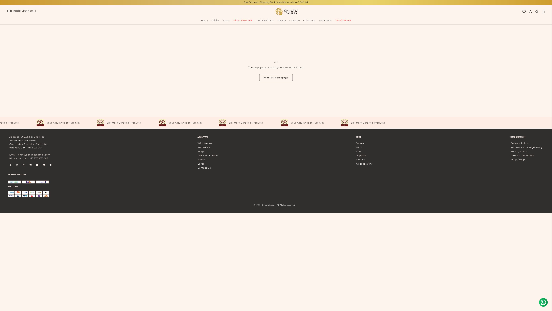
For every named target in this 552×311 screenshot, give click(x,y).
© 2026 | (258, 205)
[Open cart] (543, 11)
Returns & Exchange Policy (526, 147)
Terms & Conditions (522, 155)
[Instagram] (24, 165)
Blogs (201, 151)
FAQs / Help (517, 159)
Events (202, 159)
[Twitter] (17, 165)
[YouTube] (37, 165)
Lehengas (294, 20)
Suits (359, 147)
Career (202, 163)
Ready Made (325, 20)
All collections (364, 163)
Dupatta (281, 20)
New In (204, 20)
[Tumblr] (51, 165)
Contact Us (204, 167)
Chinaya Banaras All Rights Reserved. (278, 205)
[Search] (536, 11)
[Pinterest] (30, 165)
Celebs (215, 20)
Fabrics (360, 159)
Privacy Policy (518, 151)
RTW (359, 151)
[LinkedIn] (44, 165)
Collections (309, 20)
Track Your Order (208, 155)
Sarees (225, 20)
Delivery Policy (519, 143)
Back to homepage (275, 77)
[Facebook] (10, 165)
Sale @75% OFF (343, 20)
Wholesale (204, 147)
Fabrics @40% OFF (242, 20)
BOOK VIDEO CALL (25, 11)
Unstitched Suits (265, 20)
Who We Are (205, 143)
